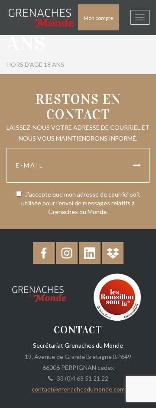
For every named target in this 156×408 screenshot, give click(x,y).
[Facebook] (44, 253)
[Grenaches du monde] (39, 292)
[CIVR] (117, 296)
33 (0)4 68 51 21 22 (81, 378)
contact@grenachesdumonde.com (78, 389)
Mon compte (98, 18)
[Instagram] (67, 253)
